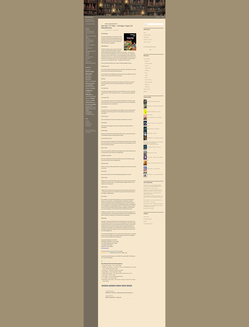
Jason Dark (88, 96)
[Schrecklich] (102, 252)
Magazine (87, 46)
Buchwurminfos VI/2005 (149, 208)
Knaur (93, 98)
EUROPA (90, 85)
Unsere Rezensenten (148, 219)
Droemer (94, 81)
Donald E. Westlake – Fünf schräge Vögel (112, 265)
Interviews (87, 43)
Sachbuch (87, 55)
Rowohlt (87, 107)
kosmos (123, 285)
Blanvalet (89, 74)
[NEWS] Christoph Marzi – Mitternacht (113, 296)
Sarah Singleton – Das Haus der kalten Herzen (153, 200)
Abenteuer (87, 28)
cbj (90, 75)
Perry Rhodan (89, 104)
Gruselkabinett (88, 92)
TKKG (86, 114)
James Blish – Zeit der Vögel (109, 274)
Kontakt (163, 17)
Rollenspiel (87, 53)
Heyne (88, 94)
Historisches (88, 38)
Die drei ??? (88, 79)
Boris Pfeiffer (105, 285)
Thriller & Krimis (88, 61)
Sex (95, 107)
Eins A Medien (91, 83)
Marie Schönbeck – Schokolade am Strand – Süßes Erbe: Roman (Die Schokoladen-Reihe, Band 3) (153, 197)
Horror (146, 72)
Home (145, 32)
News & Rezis (146, 216)
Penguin (94, 102)
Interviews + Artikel (147, 39)
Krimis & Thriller (148, 79)
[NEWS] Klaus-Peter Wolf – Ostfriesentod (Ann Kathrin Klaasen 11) (119, 292)
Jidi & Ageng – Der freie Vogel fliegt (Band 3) (113, 276)
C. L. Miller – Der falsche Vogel (110, 278)
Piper (94, 104)
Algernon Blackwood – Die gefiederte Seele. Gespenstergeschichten (152, 193)
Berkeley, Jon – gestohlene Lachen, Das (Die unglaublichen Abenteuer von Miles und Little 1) (153, 190)
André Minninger (88, 69)
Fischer (93, 88)
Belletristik (147, 61)
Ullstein (92, 114)
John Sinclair (93, 96)
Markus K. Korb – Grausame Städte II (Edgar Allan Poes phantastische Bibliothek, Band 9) (152, 186)
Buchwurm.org (89, 17)
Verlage (145, 221)
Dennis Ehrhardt (89, 76)
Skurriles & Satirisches (89, 56)
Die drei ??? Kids (112, 285)
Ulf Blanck (129, 285)
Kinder (146, 77)
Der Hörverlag (88, 78)
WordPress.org (88, 125)
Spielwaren (147, 84)
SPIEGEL (145, 91)
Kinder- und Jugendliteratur (111, 23)
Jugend (146, 75)
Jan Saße (118, 285)
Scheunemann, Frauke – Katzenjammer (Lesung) (153, 203)
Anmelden (87, 121)
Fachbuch (147, 65)
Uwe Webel (116, 30)
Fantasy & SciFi (148, 68)
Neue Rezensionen (147, 34)
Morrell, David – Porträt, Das (149, 201)
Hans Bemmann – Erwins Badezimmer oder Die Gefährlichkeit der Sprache (153, 206)
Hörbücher (147, 70)
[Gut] (106, 252)
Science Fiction (91, 107)
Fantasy (87, 88)
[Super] (107, 252)
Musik (87, 49)
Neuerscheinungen (148, 82)
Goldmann (89, 90)
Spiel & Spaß (88, 58)
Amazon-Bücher (147, 58)
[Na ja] (103, 252)
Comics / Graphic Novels (90, 31)
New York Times (147, 89)
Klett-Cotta (88, 98)
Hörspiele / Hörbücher (89, 41)
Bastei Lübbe (90, 71)
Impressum (158, 17)
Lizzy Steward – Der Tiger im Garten (151, 188)
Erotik (87, 85)
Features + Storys (147, 41)
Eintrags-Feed (88, 122)
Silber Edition (89, 108)
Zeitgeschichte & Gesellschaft (90, 63)
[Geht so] (104, 252)
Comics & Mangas (148, 63)
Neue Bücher (146, 37)
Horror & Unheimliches (90, 40)
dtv (87, 83)
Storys (87, 60)
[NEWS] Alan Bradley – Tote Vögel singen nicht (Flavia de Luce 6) (117, 273)
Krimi (90, 100)
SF (86, 108)
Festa (90, 88)
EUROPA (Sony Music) (90, 86)
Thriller (87, 110)
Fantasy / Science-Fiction (90, 32)
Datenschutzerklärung (148, 223)
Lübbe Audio (89, 102)
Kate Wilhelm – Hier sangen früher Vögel (112, 271)
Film (86, 34)
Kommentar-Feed (89, 124)
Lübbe (93, 100)
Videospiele (147, 86)
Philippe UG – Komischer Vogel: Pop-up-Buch (113, 270)
